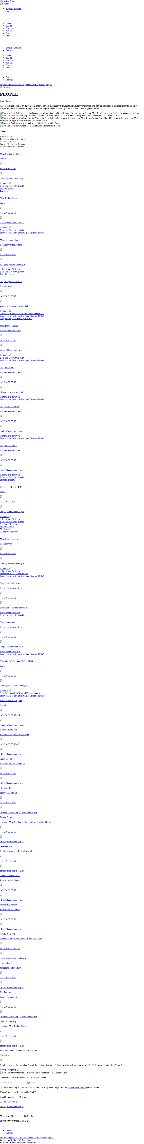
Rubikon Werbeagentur (20, 1140)
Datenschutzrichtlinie (77, 1087)
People (9, 25)
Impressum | (5, 1137)
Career (9, 33)
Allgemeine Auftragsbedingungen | (39, 1137)
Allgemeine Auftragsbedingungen (37, 84)
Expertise (10, 23)
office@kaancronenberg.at (11, 1106)
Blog (8, 35)
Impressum (5, 84)
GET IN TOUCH (8, 1070)
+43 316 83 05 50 (10, 1102)
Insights (9, 30)
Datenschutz (16, 84)
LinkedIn (4, 183)
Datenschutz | (17, 1137)
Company (10, 28)
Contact (12, 1)
